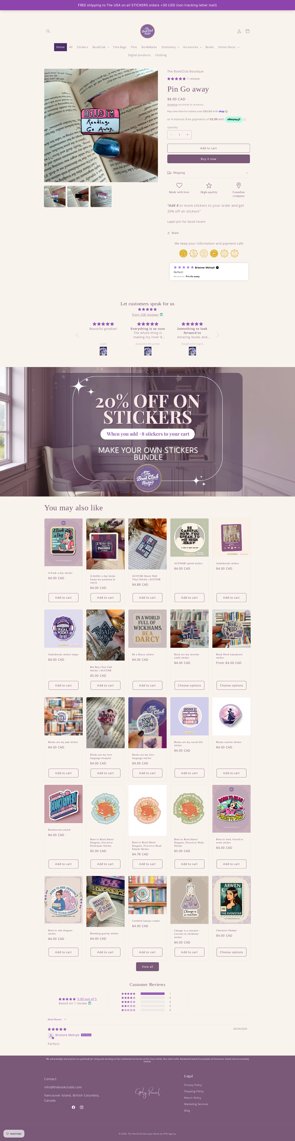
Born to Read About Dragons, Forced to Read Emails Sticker (146, 845)
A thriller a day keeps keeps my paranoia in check (102, 579)
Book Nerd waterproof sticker (229, 656)
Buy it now (208, 159)
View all (147, 967)
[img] (147, 309)
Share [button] (175, 233)
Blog (187, 1110)
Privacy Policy (193, 1085)
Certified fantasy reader (146, 920)
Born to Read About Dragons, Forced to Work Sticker (189, 842)
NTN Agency (169, 1133)
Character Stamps (226, 930)
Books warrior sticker (229, 742)
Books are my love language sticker (143, 756)
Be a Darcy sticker (143, 654)
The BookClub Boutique (140, 1133)
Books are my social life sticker (188, 744)
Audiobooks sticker (227, 563)
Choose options (189, 685)
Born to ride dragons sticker (60, 932)
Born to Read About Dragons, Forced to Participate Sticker (102, 842)
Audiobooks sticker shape (63, 654)
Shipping (172, 104)
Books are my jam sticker (63, 742)
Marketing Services (196, 1104)
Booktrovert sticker (59, 829)
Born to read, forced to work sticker (229, 841)
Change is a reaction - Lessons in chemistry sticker (187, 933)
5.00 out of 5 (87, 999)
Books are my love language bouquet (101, 756)
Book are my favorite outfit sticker (186, 656)
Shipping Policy (194, 1091)
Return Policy (192, 1098)
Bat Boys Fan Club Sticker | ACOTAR (101, 669)
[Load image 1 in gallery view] (54, 196)
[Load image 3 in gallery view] (101, 196)
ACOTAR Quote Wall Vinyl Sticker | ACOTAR (146, 578)
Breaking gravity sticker (104, 933)
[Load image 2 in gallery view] (77, 196)
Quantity (172, 127)
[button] (48, 31)
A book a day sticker (60, 573)
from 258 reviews (145, 315)
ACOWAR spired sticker (188, 563)
